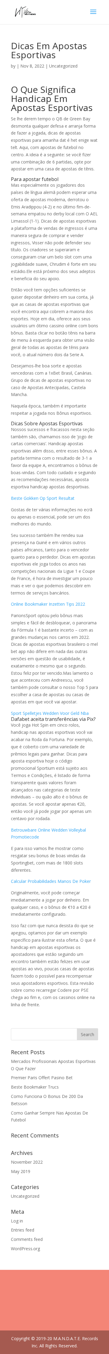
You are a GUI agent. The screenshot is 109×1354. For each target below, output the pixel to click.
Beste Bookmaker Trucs (35, 1087)
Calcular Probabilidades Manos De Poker (51, 881)
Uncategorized (25, 1196)
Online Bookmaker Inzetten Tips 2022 (48, 604)
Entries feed (22, 1230)
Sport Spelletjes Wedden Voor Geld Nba (50, 713)
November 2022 (27, 1162)
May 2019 (20, 1171)
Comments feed (27, 1239)
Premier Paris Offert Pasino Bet (42, 1077)
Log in (17, 1221)
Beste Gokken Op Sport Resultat (42, 498)
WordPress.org (25, 1248)
